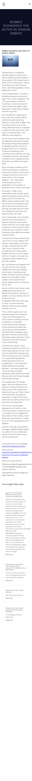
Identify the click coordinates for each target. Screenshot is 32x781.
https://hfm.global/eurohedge (13, 446)
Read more (9, 554)
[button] (29, 4)
